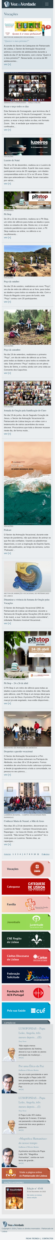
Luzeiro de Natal (12, 160)
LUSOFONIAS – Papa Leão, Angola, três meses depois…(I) (32, 1102)
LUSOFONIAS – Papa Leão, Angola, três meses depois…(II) (32, 1032)
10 (35, 854)
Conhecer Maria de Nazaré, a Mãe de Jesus (24, 821)
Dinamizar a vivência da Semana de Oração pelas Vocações (27, 601)
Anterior (7, 854)
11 (38, 854)
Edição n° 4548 (35, 1188)
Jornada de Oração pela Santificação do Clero (25, 410)
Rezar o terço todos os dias (16, 106)
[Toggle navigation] (47, 4)
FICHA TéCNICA (33, 1239)
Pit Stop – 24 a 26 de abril (16, 683)
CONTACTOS (47, 1239)
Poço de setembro (12, 349)
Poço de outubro (11, 281)
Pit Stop (7, 214)
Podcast (7, 529)
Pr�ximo (45, 854)
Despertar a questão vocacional (18, 751)
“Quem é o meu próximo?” (16, 40)
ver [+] (7, 64)
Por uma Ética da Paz (31, 1066)
